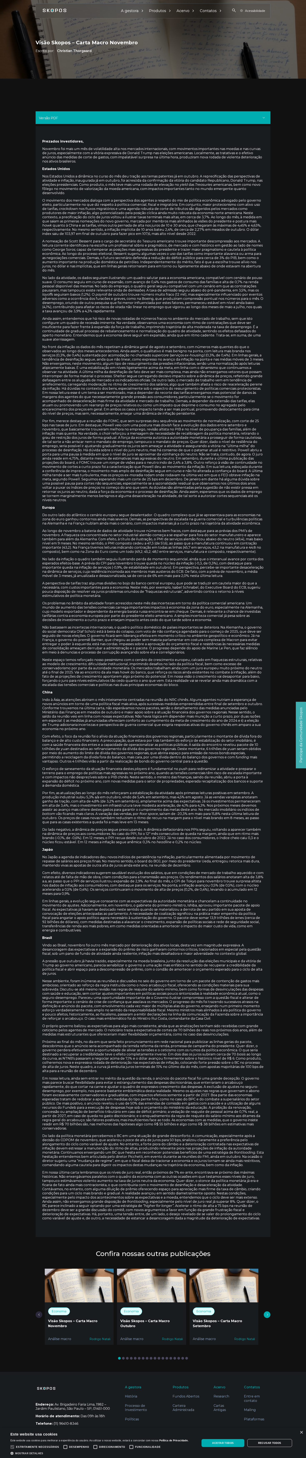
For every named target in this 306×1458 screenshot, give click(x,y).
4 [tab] (132, 1358)
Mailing (250, 1410)
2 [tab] (124, 1358)
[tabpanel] (79, 1307)
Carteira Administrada (183, 1408)
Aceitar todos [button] (223, 1443)
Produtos (157, 11)
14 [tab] (171, 1358)
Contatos (208, 11)
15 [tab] (175, 1358)
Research (221, 1396)
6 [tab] (140, 1358)
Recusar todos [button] (269, 1443)
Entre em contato (252, 1398)
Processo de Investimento (136, 1408)
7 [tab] (143, 1358)
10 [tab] (155, 1358)
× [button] (301, 1432)
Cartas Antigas (220, 1408)
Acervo (183, 11)
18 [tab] (187, 1358)
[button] (99, 1453)
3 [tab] (128, 1358)
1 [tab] (120, 1358)
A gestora (130, 11)
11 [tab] (159, 1358)
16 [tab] (179, 1358)
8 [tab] (147, 1358)
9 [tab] (151, 1358)
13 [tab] (167, 1358)
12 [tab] (163, 1358)
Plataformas (254, 1419)
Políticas (132, 1419)
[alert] (153, 1443)
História (131, 1396)
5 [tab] (136, 1358)
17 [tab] (183, 1358)
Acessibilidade (255, 11)
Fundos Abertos (186, 1396)
